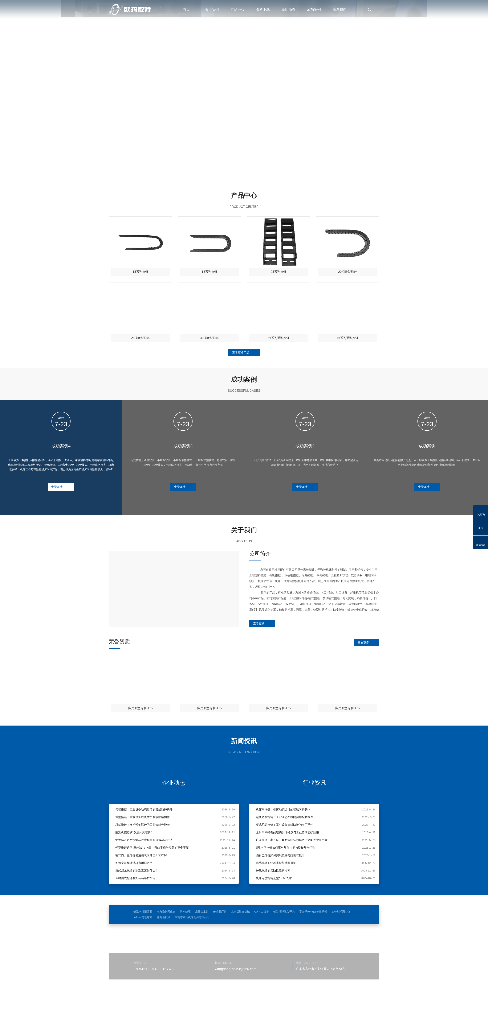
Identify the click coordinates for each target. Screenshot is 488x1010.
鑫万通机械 (163, 917)
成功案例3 (183, 446)
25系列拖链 (278, 271)
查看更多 (259, 623)
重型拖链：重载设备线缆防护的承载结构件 (142, 817)
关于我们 (212, 9)
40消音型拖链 (209, 338)
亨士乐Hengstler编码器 (313, 911)
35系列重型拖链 (278, 338)
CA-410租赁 (261, 911)
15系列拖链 (140, 271)
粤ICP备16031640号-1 (220, 991)
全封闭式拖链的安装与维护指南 (135, 878)
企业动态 (173, 783)
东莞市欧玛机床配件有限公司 (192, 917)
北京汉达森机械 (240, 911)
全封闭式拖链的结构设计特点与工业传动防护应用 (287, 832)
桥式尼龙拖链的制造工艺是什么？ (136, 870)
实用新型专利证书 (140, 708)
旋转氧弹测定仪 (340, 911)
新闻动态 (288, 9)
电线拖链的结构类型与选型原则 (276, 862)
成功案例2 (305, 446)
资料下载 (263, 9)
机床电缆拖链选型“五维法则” (274, 878)
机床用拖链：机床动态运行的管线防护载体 (283, 809)
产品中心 (237, 9)
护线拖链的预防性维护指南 (273, 870)
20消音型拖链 (347, 271)
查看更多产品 (240, 352)
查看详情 (57, 486)
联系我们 (339, 9)
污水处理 (185, 911)
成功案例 (314, 9)
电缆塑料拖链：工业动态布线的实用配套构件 (284, 817)
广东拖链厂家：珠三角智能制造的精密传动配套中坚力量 (291, 840)
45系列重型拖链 (347, 338)
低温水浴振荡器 (142, 911)
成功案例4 (61, 446)
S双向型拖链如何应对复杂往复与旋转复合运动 (285, 847)
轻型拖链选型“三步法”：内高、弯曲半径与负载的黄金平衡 (152, 847)
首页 (186, 9)
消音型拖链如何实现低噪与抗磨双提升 (280, 855)
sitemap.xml (159, 997)
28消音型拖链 (140, 338)
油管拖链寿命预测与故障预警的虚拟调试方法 (144, 840)
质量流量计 (202, 911)
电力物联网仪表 (166, 911)
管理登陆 (143, 997)
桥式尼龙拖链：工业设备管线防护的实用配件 (284, 824)
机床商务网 (128, 997)
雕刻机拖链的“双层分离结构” (133, 832)
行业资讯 (314, 783)
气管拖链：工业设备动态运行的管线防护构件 (144, 809)
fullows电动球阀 (142, 917)
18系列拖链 (209, 271)
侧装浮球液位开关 (284, 911)
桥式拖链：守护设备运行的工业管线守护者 (142, 824)
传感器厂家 (219, 911)
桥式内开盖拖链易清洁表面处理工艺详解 (141, 855)
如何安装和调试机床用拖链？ (133, 862)
